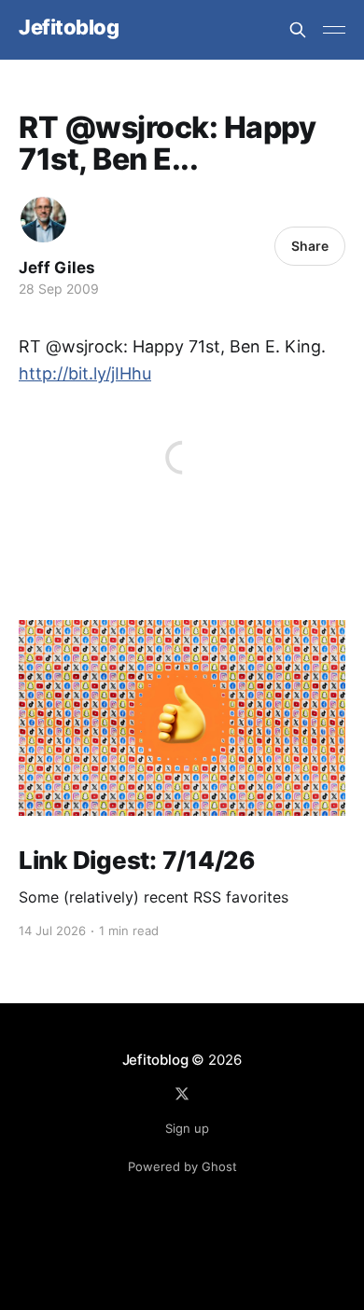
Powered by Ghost (182, 1166)
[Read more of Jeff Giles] (43, 219)
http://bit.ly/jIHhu (85, 373)
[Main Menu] (334, 30)
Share (310, 246)
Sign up (187, 1128)
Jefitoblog (69, 27)
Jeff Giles (57, 267)
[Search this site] (298, 30)
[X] (182, 1093)
